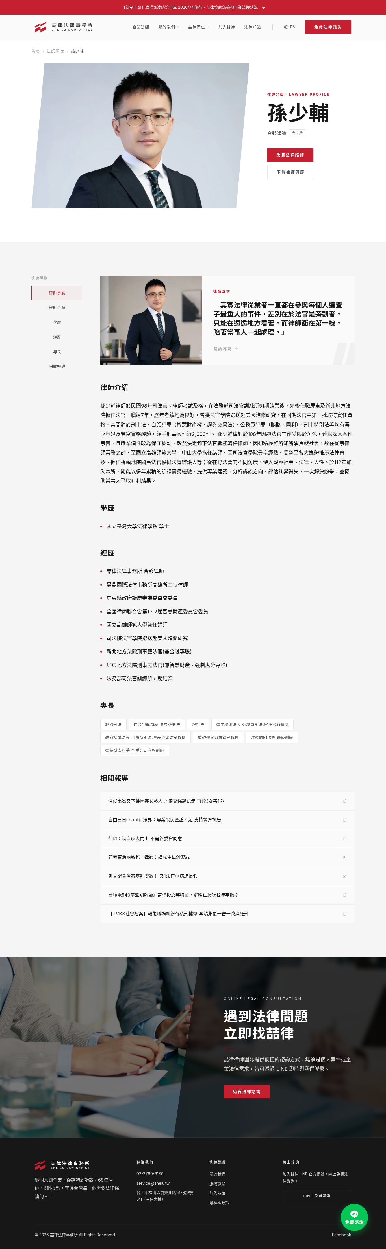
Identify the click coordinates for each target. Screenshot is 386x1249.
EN (293, 27)
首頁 (35, 51)
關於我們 (217, 1173)
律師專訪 (57, 292)
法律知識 (252, 27)
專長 (57, 351)
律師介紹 (57, 307)
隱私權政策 (219, 1202)
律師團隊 (55, 51)
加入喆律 (226, 27)
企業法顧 (141, 27)
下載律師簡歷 (291, 172)
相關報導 (57, 366)
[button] (328, 27)
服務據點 (217, 1183)
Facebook (341, 1234)
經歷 (57, 336)
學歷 (57, 322)
